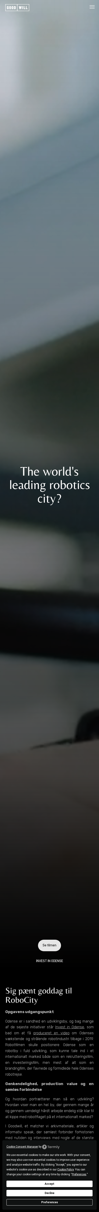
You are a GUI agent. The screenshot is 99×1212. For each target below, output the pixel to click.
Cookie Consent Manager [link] (22, 1146)
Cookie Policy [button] (65, 1169)
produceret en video (51, 1033)
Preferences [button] (79, 1174)
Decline (49, 1193)
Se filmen (49, 945)
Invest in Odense (69, 1027)
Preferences (49, 1202)
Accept (49, 1183)
